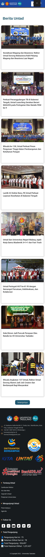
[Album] (24, 526)
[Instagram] (8, 526)
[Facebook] (3, 526)
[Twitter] (18, 526)
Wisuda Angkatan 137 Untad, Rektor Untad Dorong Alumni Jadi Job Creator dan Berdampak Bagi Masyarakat (22, 382)
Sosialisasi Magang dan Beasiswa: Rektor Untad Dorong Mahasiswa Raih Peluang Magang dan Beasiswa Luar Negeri (21, 55)
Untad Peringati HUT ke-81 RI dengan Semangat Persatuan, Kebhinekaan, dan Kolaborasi (20, 289)
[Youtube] (13, 526)
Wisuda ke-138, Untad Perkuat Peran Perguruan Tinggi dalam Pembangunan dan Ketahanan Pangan (22, 149)
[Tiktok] (29, 526)
